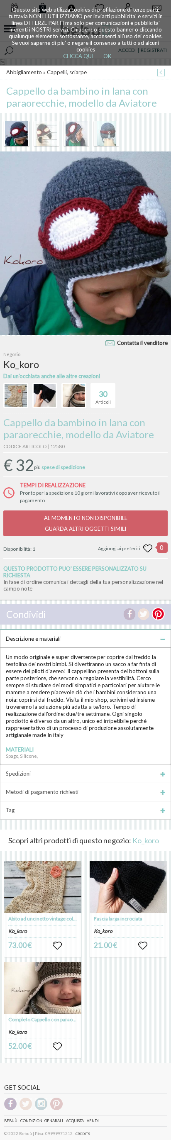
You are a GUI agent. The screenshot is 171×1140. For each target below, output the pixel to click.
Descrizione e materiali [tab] (33, 638)
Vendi (93, 1120)
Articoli (103, 397)
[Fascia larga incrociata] (128, 887)
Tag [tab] (10, 810)
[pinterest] (56, 1108)
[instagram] (41, 1108)
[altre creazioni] (15, 395)
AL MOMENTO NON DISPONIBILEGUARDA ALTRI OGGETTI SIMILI (85, 523)
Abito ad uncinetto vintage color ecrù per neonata (62, 918)
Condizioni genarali (41, 1120)
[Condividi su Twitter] (143, 614)
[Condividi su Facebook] (129, 614)
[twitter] (26, 1108)
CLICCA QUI (78, 56)
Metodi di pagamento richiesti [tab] (42, 791)
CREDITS (83, 1134)
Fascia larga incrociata (118, 918)
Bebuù (10, 1120)
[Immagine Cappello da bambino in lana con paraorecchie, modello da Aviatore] (16, 133)
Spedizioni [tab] (18, 773)
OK (107, 56)
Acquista (75, 1120)
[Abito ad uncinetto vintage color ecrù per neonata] (42, 887)
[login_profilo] (57, 945)
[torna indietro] (161, 73)
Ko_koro (145, 840)
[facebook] (10, 1108)
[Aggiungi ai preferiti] (147, 548)
